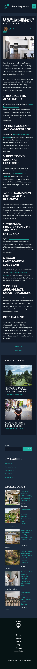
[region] (18, 652)
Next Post (18, 350)
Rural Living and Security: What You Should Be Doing (15, 424)
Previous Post (18, 346)
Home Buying (9, 470)
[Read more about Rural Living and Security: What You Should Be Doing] (18, 409)
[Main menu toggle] (34, 6)
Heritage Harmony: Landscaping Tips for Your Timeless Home (16, 390)
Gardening (8, 463)
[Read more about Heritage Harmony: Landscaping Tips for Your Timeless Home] (18, 375)
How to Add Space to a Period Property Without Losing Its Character (26, 495)
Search (7, 445)
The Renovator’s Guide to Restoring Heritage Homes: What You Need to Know (26, 579)
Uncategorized (10, 477)
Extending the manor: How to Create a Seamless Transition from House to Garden (26, 516)
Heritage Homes (9, 394)
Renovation (9, 474)
